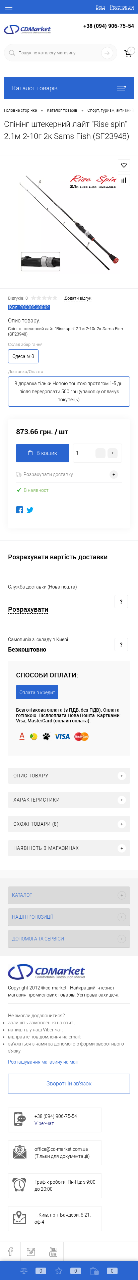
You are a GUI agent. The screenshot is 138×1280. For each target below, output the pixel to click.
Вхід (100, 7)
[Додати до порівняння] (124, 180)
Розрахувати (28, 609)
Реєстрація (122, 7)
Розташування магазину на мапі (43, 1062)
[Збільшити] (69, 222)
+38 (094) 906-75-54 (108, 26)
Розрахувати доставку (48, 474)
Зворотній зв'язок (69, 1083)
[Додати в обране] (124, 165)
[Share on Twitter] (29, 509)
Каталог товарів (35, 88)
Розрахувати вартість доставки (58, 557)
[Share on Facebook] (19, 509)
